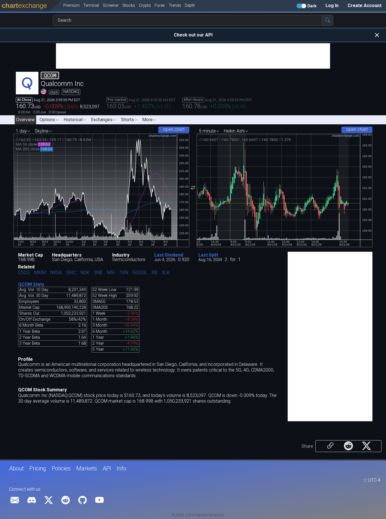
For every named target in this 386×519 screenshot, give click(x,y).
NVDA (56, 272)
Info (121, 468)
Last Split (208, 255)
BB (154, 272)
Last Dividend (168, 255)
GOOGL (140, 272)
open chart (174, 129)
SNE (98, 272)
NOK (85, 272)
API (107, 468)
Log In (332, 5)
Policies (61, 468)
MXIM (40, 272)
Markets (86, 468)
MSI (111, 272)
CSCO (24, 272)
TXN (124, 272)
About (16, 468)
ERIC (71, 272)
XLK (166, 272)
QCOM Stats (31, 284)
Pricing (37, 468)
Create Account (364, 5)
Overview (25, 119)
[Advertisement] (193, 56)
